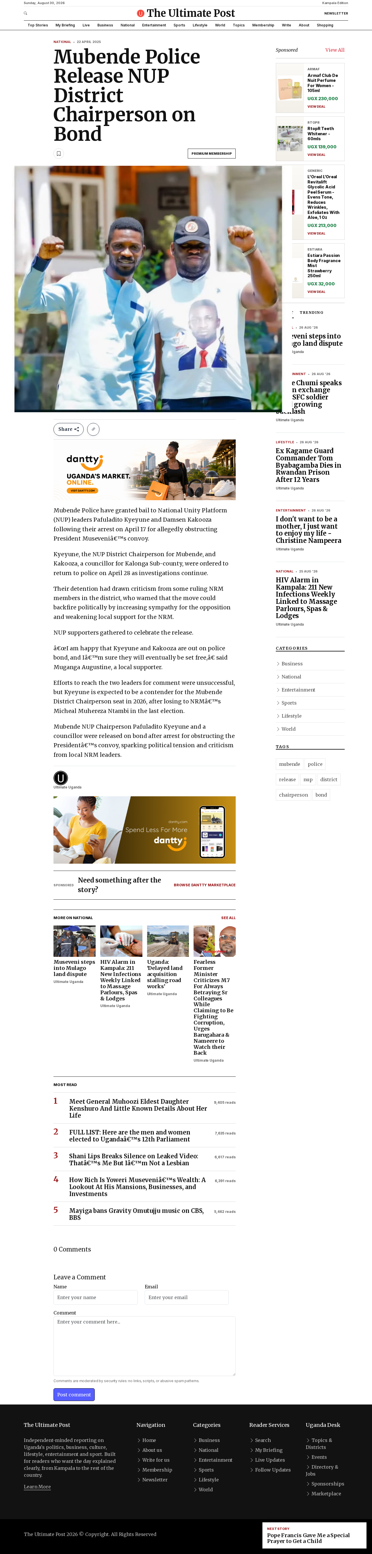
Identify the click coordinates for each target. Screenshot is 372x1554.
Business (105, 25)
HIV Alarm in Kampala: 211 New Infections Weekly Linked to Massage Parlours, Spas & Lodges (306, 598)
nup (308, 779)
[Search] (38, 13)
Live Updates (269, 1460)
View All (335, 50)
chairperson (293, 795)
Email (151, 1287)
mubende (289, 764)
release (287, 779)
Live (86, 25)
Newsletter (336, 13)
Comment (64, 1313)
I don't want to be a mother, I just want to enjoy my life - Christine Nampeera (308, 530)
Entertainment (154, 25)
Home (148, 1440)
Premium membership (212, 154)
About (304, 25)
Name (60, 1287)
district (328, 779)
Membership (263, 25)
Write (286, 25)
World (220, 25)
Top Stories (38, 25)
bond (321, 795)
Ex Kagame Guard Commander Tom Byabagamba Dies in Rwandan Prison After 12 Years (308, 465)
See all (228, 918)
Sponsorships (327, 1484)
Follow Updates (272, 1470)
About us (151, 1450)
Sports (179, 25)
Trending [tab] (312, 312)
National (128, 25)
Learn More (37, 1487)
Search (262, 1440)
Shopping (325, 25)
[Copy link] (93, 429)
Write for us (155, 1460)
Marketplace (325, 1494)
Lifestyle (200, 25)
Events (318, 1457)
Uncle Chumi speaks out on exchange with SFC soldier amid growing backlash (309, 397)
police (315, 764)
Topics (239, 25)
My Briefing (65, 25)
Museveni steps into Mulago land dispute (309, 339)
